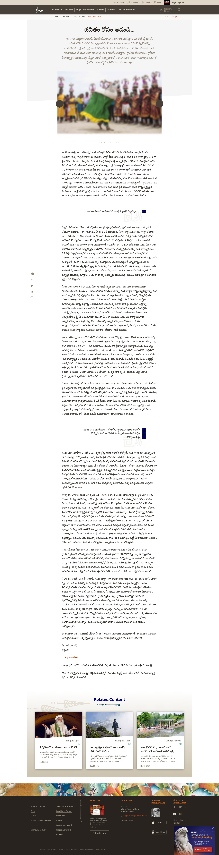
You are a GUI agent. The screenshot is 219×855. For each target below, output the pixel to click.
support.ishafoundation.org (135, 816)
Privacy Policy (101, 849)
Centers (111, 9)
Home (56, 17)
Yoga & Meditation (85, 9)
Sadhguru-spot (78, 17)
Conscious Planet (126, 9)
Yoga (33, 825)
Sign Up (181, 3)
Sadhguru (57, 9)
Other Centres (127, 821)
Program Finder (168, 10)
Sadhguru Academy (64, 806)
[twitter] (32, 286)
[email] (32, 298)
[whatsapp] (32, 274)
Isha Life (59, 821)
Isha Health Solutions (65, 825)
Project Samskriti (63, 830)
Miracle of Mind (38, 806)
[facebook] (32, 280)
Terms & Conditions (87, 849)
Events (100, 9)
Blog (33, 811)
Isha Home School (64, 811)
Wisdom (69, 9)
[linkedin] (32, 292)
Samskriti (60, 816)
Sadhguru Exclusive (39, 830)
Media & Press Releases (41, 821)
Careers (59, 834)
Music (33, 816)
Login (174, 3)
